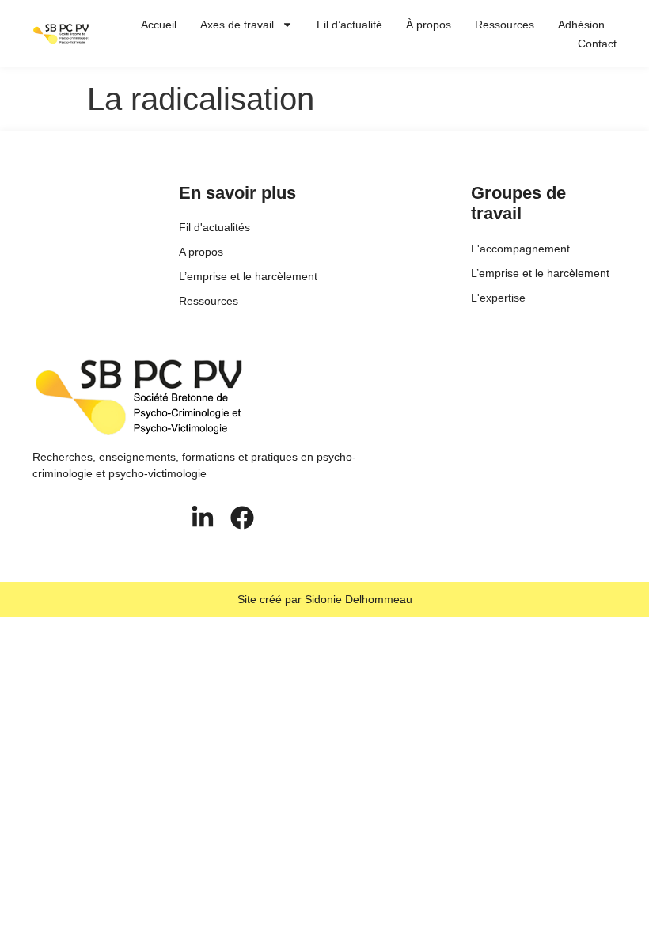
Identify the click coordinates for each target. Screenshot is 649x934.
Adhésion (581, 24)
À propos (428, 24)
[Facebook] (242, 518)
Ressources (504, 24)
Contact (597, 43)
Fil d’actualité (349, 24)
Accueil (158, 24)
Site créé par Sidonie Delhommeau (324, 599)
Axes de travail (237, 24)
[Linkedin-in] (202, 518)
